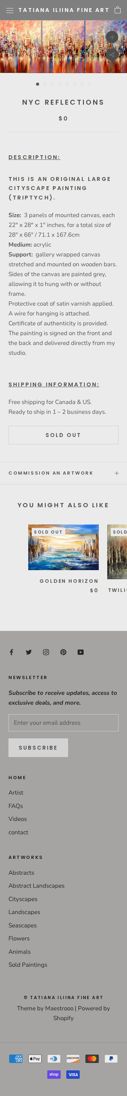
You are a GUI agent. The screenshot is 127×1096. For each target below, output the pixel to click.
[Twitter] (29, 652)
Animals (19, 952)
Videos (17, 819)
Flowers (19, 938)
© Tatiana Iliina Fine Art (64, 997)
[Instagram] (46, 652)
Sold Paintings (27, 965)
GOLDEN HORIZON (69, 581)
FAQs (15, 806)
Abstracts (21, 873)
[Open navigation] (9, 10)
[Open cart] (118, 10)
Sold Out (63, 435)
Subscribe (38, 747)
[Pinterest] (63, 652)
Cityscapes (22, 899)
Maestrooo (59, 1008)
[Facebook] (11, 652)
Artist (15, 793)
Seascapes (22, 925)
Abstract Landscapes (36, 886)
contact (18, 832)
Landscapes (24, 912)
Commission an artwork (51, 473)
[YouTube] (81, 652)
